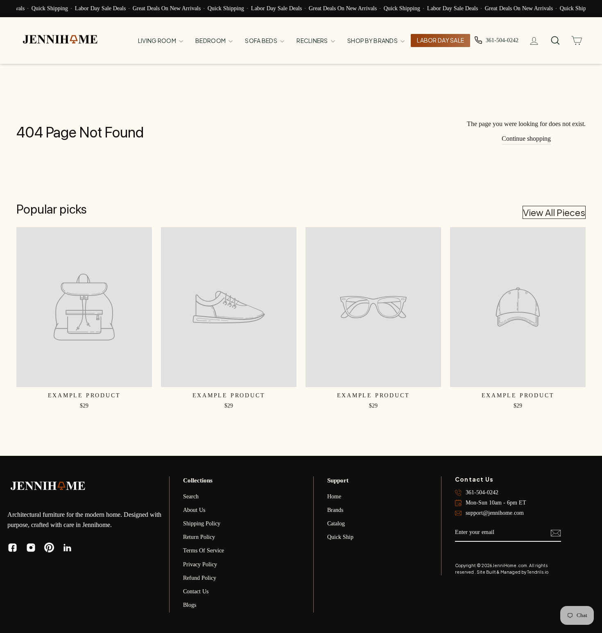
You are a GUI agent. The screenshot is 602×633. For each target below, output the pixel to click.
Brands (335, 510)
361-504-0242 (482, 492)
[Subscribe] (555, 532)
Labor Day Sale (440, 40)
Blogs (189, 605)
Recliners (312, 40)
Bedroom (210, 40)
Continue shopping (526, 138)
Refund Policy (199, 578)
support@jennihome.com (495, 513)
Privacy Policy (200, 564)
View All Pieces (554, 212)
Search (191, 496)
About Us (194, 510)
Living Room (157, 40)
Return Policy (199, 537)
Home (334, 496)
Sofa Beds (261, 40)
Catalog (336, 523)
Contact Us (195, 591)
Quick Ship (340, 537)
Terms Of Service (203, 550)
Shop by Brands (372, 40)
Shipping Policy (201, 523)
